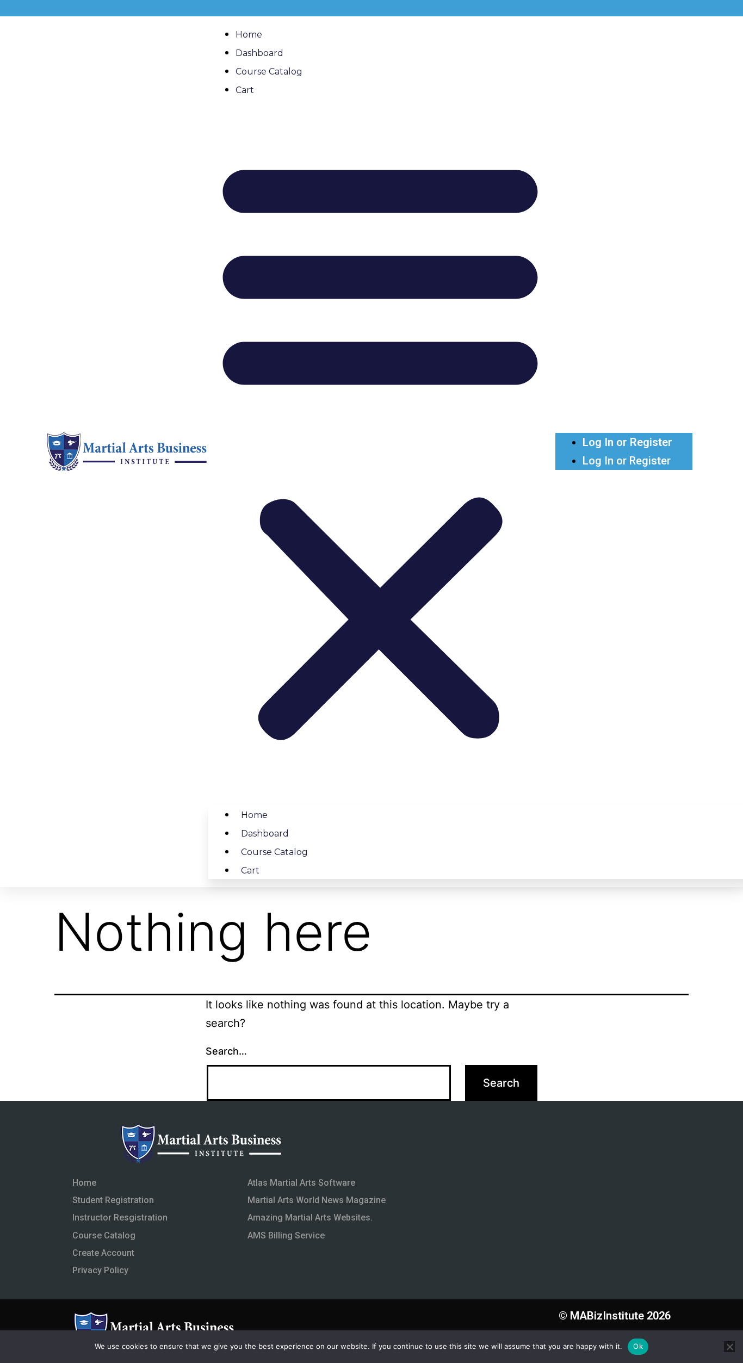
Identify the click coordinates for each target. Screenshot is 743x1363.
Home (249, 34)
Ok (638, 1346)
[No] (729, 1346)
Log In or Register (627, 442)
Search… (226, 1051)
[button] (380, 447)
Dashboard (259, 53)
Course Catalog (269, 71)
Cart (245, 90)
